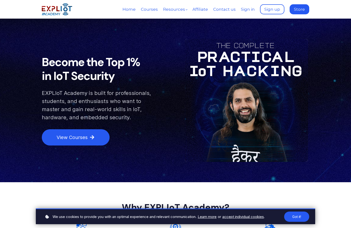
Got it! (296, 217)
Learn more (207, 216)
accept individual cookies (243, 216)
